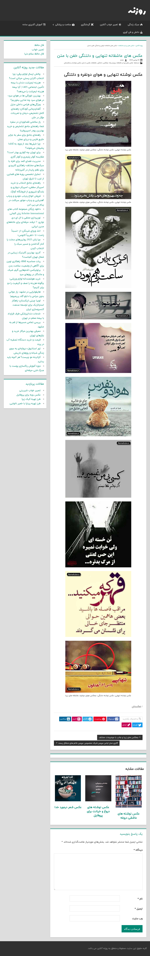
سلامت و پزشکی (63, 24)
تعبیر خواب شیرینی (30, 390)
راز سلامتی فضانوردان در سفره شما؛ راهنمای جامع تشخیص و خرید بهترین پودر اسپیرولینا (25, 126)
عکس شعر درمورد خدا (67, 807)
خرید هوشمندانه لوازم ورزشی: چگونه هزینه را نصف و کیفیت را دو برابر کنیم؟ (25, 283)
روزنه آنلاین (139, 46)
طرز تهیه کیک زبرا (31, 399)
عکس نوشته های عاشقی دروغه (128, 816)
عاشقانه (94, 63)
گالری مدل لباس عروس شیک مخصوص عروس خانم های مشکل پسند (88, 743)
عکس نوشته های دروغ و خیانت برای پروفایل (98, 811)
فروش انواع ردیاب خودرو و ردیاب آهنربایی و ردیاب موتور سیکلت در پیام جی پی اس (25, 200)
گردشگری (85, 24)
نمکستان (67, 63)
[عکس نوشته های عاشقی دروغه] (129, 807)
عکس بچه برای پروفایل (29, 395)
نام (140, 899)
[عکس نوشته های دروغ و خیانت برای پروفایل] (98, 800)
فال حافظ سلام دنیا (34, 54)
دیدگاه (138, 850)
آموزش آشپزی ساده (32, 24)
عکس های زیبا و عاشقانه (126, 46)
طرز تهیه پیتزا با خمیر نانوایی (25, 403)
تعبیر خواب (38, 49)
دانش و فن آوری (131, 32)
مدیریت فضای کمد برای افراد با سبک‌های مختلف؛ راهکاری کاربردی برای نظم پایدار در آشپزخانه (26, 166)
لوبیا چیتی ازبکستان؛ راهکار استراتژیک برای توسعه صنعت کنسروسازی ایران (28, 305)
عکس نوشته (76, 63)
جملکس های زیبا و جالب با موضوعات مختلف (118, 738)
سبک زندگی (133, 24)
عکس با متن (86, 63)
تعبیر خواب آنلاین (109, 24)
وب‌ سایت (137, 918)
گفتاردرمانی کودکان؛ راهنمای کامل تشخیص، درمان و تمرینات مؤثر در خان (27, 113)
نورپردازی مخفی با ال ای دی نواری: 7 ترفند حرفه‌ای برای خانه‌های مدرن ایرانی (25, 222)
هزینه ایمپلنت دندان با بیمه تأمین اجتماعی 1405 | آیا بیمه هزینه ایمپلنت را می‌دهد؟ (27, 87)
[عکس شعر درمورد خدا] (68, 800)
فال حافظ (39, 45)
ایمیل (139, 909)
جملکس (105, 63)
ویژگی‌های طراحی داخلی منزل (26, 104)
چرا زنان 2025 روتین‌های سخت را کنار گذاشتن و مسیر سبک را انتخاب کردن (25, 244)
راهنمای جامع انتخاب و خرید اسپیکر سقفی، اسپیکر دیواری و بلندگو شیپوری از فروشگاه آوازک (27, 187)
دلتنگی (99, 63)
